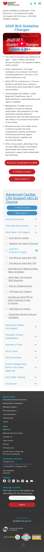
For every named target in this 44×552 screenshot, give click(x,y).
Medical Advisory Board (13, 433)
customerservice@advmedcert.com (17, 464)
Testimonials (8, 418)
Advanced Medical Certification (16, 10)
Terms (5, 422)
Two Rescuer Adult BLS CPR (22, 263)
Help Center (8, 440)
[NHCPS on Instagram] (9, 481)
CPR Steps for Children (20, 291)
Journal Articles (9, 414)
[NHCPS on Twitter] (13, 481)
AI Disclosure (8, 448)
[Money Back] (26, 537)
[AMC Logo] (14, 3)
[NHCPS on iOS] (27, 481)
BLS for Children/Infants (20, 286)
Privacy (6, 444)
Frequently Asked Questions (15, 400)
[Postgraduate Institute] (13, 529)
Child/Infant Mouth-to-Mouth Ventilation (22, 316)
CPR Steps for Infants (19, 309)
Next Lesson (20, 213)
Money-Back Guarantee (13, 403)
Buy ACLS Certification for (22, 162)
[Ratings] (11, 537)
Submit (22, 505)
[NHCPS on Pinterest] (22, 481)
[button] (22, 43)
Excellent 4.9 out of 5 (22, 521)
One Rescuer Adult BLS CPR (22, 257)
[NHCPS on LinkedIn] (18, 481)
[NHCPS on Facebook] (4, 481)
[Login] (31, 3)
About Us (7, 429)
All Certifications (10, 411)
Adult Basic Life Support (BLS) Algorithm (20, 279)
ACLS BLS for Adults (19, 238)
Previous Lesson (23, 208)
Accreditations (22, 518)
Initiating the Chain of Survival (23, 243)
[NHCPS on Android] (31, 481)
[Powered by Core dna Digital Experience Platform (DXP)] (22, 547)
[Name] (39, 3)
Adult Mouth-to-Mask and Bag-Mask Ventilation (23, 270)
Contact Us (7, 437)
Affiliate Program (10, 407)
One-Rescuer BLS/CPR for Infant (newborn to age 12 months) (20, 300)
